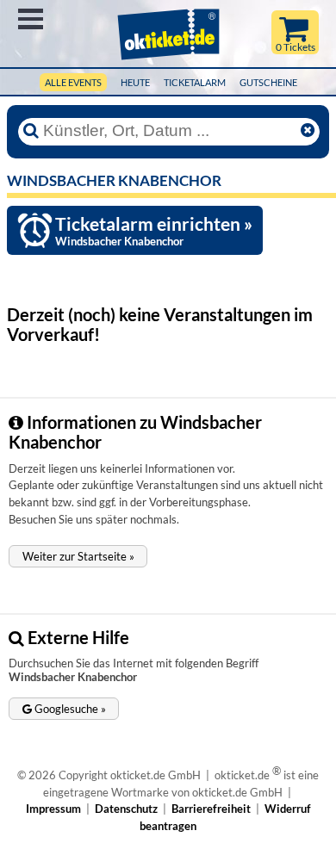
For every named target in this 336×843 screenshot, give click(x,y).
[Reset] (307, 130)
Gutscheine (268, 82)
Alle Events (73, 82)
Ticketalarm (195, 82)
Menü (30, 19)
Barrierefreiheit (211, 808)
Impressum (53, 808)
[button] (78, 556)
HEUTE (135, 82)
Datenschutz (126, 808)
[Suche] (31, 130)
